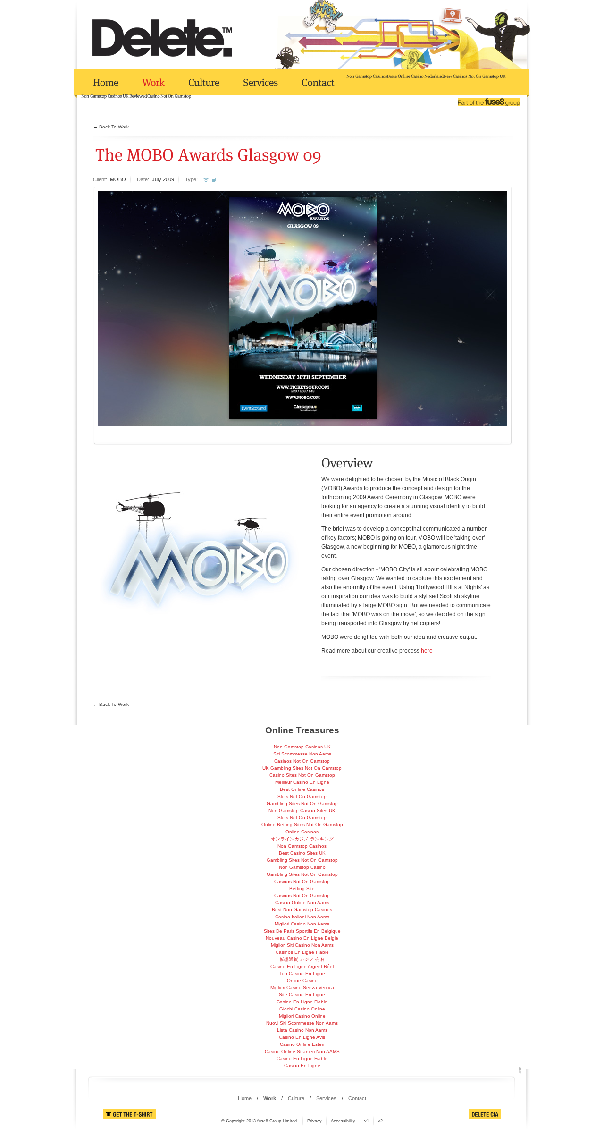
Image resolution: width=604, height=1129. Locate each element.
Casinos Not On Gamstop (302, 761)
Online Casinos (302, 831)
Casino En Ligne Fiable (302, 1001)
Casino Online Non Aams (302, 902)
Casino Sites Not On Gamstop (302, 775)
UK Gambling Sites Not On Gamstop (302, 768)
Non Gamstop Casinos (302, 846)
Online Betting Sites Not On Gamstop (302, 824)
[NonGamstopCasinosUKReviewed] (114, 95)
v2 (380, 1121)
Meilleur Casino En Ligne (302, 782)
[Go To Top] (520, 1069)
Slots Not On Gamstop (302, 796)
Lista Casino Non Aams (302, 1030)
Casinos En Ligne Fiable (302, 952)
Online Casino (302, 980)
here (427, 650)
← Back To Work (111, 126)
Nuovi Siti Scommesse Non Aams (302, 1023)
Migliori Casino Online (302, 1016)
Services (326, 1098)
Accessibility (343, 1121)
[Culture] (203, 82)
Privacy (314, 1121)
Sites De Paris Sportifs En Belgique (302, 931)
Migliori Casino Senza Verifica (302, 987)
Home (245, 1098)
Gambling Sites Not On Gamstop (302, 803)
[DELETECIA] (485, 1114)
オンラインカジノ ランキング (302, 838)
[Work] (153, 82)
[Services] (260, 82)
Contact (357, 1098)
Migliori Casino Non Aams (302, 923)
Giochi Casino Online (302, 1008)
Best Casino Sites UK (302, 853)
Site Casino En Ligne (302, 994)
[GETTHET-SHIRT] (129, 1114)
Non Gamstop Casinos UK (302, 746)
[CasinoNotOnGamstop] (169, 95)
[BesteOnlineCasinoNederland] (415, 75)
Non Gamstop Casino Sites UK (302, 810)
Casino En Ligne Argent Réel (302, 966)
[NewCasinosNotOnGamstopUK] (475, 75)
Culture (296, 1098)
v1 (366, 1121)
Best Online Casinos (302, 789)
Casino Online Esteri (302, 1044)
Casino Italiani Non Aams (302, 916)
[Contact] (318, 82)
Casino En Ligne (302, 1065)
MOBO (118, 179)
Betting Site (302, 888)
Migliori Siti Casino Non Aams (302, 945)
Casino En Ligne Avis (302, 1037)
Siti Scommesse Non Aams (302, 753)
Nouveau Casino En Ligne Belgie (302, 938)
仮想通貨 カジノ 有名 (302, 959)
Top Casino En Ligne (302, 973)
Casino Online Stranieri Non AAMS (302, 1051)
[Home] (105, 82)
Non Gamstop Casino (302, 867)
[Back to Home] (162, 37)
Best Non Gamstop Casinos (302, 909)
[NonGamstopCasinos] (366, 75)
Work (269, 1098)
